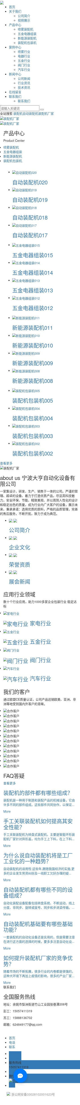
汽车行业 (24, 69)
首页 (12, 6)
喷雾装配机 (25, 29)
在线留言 (15, 92)
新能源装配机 (27, 38)
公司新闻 (24, 78)
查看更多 (6, 463)
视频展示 (24, 20)
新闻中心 (15, 74)
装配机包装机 (27, 42)
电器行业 (24, 56)
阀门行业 (24, 65)
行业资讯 (24, 83)
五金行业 (24, 60)
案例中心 (15, 47)
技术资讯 (24, 87)
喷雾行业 (24, 51)
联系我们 (15, 96)
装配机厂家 (46, 113)
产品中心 (15, 24)
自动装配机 (30, 113)
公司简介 (24, 15)
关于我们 (15, 11)
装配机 (18, 113)
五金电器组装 (27, 33)
